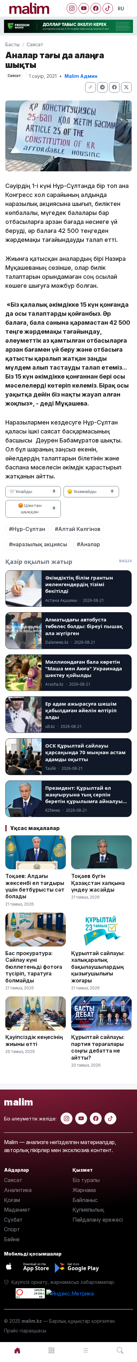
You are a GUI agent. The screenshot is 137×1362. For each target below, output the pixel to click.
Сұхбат (13, 1219)
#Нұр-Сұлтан (27, 529)
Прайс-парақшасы (25, 1330)
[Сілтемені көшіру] (90, 87)
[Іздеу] (120, 1350)
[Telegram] (102, 87)
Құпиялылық (88, 1209)
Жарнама (84, 1190)
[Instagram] (72, 8)
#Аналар (88, 544)
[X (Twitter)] (126, 87)
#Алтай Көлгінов (77, 529)
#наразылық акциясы (38, 544)
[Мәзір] (51, 1350)
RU (121, 8)
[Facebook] (95, 8)
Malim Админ (81, 76)
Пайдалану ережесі (97, 1219)
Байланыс (85, 1200)
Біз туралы (86, 1180)
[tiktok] (110, 1118)
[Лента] (85, 1350)
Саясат (35, 44)
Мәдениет (17, 1209)
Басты (12, 44)
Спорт (12, 1229)
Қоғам (12, 1200)
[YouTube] (83, 8)
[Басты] (17, 1350)
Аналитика (18, 1190)
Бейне (12, 1239)
